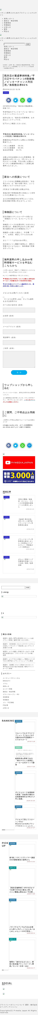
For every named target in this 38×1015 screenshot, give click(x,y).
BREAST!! (6, 681)
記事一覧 (12, 65)
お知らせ (7, 27)
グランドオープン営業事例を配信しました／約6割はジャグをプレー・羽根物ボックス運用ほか (25, 543)
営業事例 (7, 23)
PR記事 (5, 705)
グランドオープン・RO (11, 694)
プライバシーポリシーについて (12, 1005)
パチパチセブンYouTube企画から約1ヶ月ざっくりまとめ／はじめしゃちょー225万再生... (22, 929)
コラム (6, 92)
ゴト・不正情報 (8, 702)
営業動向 (7, 25)
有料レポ (6, 686)
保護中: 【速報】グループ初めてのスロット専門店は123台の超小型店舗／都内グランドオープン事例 (18, 666)
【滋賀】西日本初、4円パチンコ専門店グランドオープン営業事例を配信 (25, 522)
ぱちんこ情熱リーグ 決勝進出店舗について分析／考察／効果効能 (25, 562)
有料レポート (9, 19)
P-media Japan (20, 1011)
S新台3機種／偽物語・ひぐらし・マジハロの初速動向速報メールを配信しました (25, 503)
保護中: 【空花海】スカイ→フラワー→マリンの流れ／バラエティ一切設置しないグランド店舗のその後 (19, 645)
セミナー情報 (7, 689)
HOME (5, 65)
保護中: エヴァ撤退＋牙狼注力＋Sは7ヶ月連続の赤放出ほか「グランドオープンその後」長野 (18, 653)
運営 (5, 29)
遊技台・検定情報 (11, 21)
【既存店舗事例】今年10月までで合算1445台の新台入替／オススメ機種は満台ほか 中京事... (22, 890)
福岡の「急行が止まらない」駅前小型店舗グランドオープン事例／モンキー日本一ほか (21, 964)
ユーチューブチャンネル (11, 678)
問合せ (6, 31)
